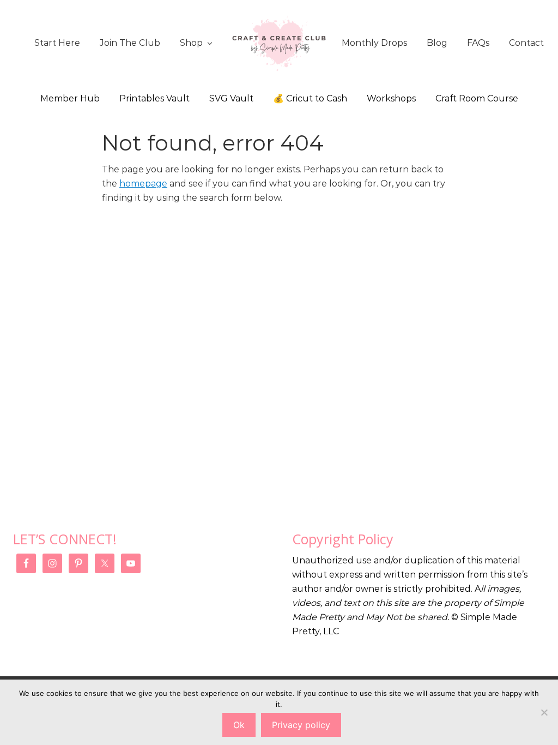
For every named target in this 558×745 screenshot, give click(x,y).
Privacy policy (301, 724)
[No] (544, 712)
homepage (143, 183)
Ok (239, 724)
